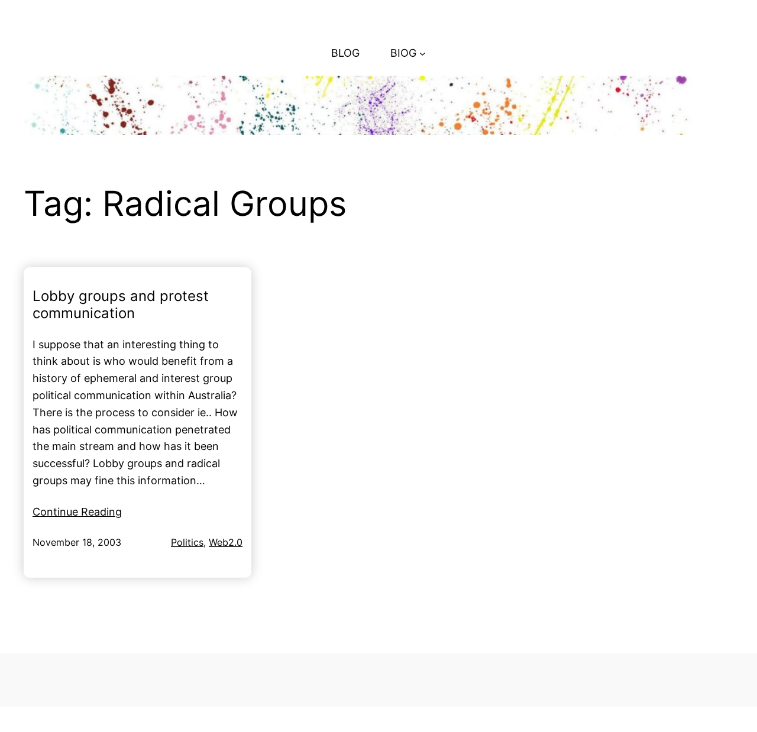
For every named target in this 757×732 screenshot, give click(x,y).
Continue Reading (77, 512)
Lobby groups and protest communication (121, 305)
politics (187, 542)
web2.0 (225, 542)
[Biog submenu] (422, 53)
